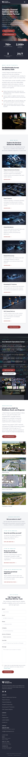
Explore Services (8, 30)
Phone (3, 621)
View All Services (14, 327)
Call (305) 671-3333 (9, 373)
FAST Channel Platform (7, 709)
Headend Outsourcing (7, 704)
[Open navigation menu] (24, 2)
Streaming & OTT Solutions (8, 707)
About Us (4, 715)
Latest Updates (5, 720)
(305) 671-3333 (5, 727)
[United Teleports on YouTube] (5, 691)
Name (3, 609)
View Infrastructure (9, 34)
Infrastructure (5, 717)
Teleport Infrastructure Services (9, 697)
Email (3, 615)
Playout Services (6, 699)
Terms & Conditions (17, 755)
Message (4, 646)
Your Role (4, 640)
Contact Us (4, 722)
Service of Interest (6, 634)
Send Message (8, 671)
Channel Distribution (6, 702)
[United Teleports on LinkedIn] (3, 691)
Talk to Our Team (8, 370)
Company (4, 628)
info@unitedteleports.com (8, 731)
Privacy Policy (7, 668)
